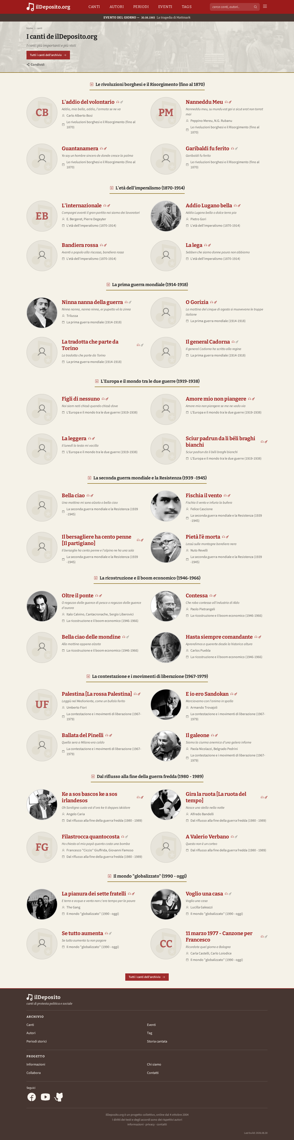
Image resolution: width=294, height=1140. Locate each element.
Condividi (38, 64)
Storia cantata (157, 1041)
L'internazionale (82, 206)
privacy (150, 1124)
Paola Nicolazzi (201, 749)
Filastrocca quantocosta (90, 837)
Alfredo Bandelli (202, 814)
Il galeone (197, 735)
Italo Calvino (75, 614)
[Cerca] (255, 7)
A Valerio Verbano (207, 837)
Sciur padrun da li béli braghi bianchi (220, 441)
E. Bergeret (74, 219)
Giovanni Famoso (120, 850)
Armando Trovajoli (203, 707)
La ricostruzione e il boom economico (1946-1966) (150, 578)
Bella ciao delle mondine (91, 637)
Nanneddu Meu (204, 102)
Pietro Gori (198, 219)
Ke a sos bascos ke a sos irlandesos (89, 797)
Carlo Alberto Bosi (80, 115)
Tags (187, 7)
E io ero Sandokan (207, 694)
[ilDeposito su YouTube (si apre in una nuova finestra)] (45, 1098)
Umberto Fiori (77, 707)
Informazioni (35, 1064)
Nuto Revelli (199, 550)
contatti (162, 1124)
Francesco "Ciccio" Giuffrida (87, 850)
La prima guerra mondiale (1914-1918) (150, 284)
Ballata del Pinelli (83, 735)
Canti (94, 7)
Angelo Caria (76, 814)
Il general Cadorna (208, 342)
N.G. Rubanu (223, 120)
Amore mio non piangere (216, 399)
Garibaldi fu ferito (207, 149)
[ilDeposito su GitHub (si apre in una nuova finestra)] (59, 1098)
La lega (194, 245)
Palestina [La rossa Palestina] (97, 694)
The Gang (73, 907)
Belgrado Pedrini (226, 749)
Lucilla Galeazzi (201, 907)
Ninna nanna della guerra (92, 302)
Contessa (197, 596)
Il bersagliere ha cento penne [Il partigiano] (96, 540)
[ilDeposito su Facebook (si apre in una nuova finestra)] (31, 1098)
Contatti (153, 1072)
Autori (117, 7)
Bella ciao (73, 496)
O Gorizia (197, 302)
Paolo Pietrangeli (202, 609)
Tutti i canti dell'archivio (46, 55)
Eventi (165, 7)
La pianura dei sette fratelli (94, 894)
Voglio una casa (204, 894)
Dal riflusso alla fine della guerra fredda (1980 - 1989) (150, 776)
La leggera (74, 438)
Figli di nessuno (81, 399)
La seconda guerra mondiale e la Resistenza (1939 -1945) (150, 477)
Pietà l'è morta (203, 537)
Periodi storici (36, 1041)
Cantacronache (97, 614)
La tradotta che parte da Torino (90, 345)
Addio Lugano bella (209, 206)
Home (29, 28)
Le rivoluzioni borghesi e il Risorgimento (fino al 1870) (150, 84)
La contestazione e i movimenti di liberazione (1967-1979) (150, 676)
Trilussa (72, 315)
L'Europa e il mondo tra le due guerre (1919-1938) (150, 381)
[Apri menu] (265, 7)
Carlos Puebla (200, 650)
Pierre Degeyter (95, 219)
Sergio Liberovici (121, 614)
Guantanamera (80, 149)
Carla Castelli (199, 953)
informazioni (135, 1124)
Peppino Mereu (201, 120)
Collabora (33, 1072)
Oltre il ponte (77, 596)
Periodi (141, 7)
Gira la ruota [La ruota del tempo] (216, 797)
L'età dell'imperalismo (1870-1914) (150, 188)
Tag (149, 1033)
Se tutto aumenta (82, 933)
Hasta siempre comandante (219, 637)
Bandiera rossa (80, 245)
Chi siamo (154, 1064)
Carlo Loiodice (221, 953)
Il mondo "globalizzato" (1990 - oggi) (150, 876)
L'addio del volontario (88, 102)
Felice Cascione (201, 509)
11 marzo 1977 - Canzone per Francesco (219, 936)
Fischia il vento (204, 496)
